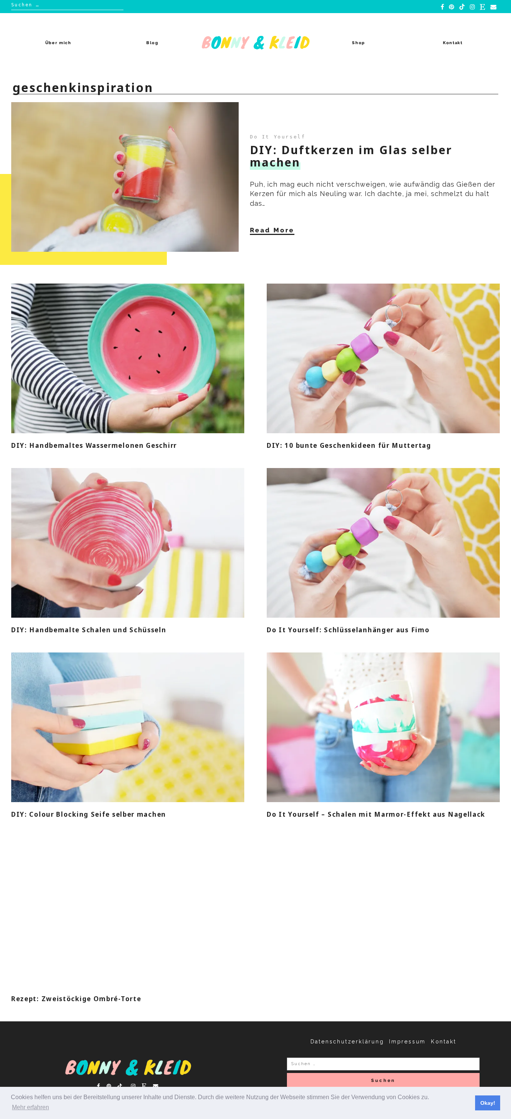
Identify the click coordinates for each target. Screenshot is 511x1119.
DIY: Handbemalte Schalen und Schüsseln (88, 630)
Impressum (407, 1042)
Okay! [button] (487, 1103)
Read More (272, 230)
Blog (152, 42)
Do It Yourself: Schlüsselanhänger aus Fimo (348, 630)
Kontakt (453, 42)
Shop (358, 42)
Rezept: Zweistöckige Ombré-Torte (76, 998)
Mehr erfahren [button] (30, 1107)
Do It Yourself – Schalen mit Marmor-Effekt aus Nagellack (376, 814)
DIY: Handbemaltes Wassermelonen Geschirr (94, 445)
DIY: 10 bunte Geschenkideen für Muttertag (349, 445)
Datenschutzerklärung (347, 1042)
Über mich (58, 42)
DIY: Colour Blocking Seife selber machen (88, 814)
